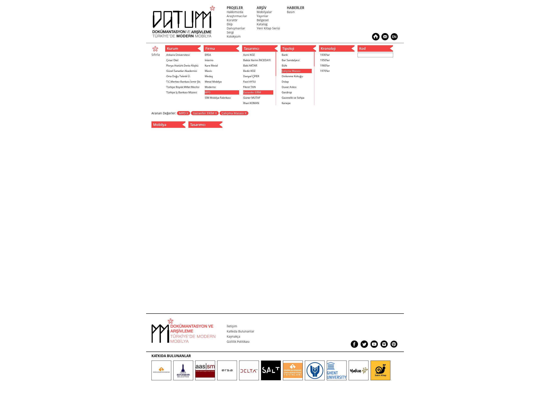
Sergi (230, 32)
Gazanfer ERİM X (205, 113)
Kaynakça (233, 336)
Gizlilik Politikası (238, 342)
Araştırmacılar (237, 16)
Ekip (230, 24)
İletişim (232, 326)
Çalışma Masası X (234, 113)
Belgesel (263, 20)
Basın (291, 12)
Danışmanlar (236, 28)
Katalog (262, 24)
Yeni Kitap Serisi (268, 28)
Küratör (232, 20)
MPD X (183, 113)
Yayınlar (262, 16)
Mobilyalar (264, 12)
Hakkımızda (235, 12)
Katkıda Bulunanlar (240, 331)
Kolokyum (234, 36)
